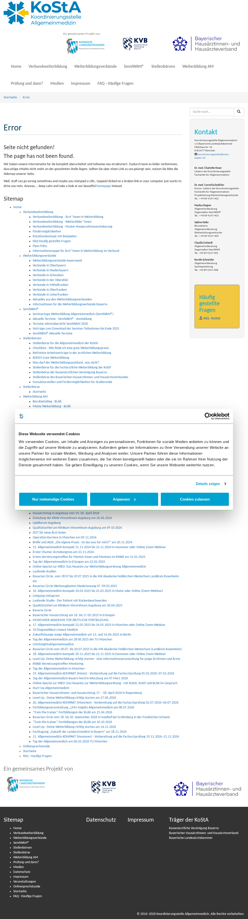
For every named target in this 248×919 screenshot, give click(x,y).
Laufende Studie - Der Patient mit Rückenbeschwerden (70, 601)
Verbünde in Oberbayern (49, 265)
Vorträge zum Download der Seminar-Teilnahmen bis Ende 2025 (76, 329)
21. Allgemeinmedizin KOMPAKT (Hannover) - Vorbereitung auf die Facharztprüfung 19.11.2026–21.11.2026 (106, 737)
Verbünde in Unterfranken (50, 295)
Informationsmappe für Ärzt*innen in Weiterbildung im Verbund (76, 251)
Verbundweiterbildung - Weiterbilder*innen (62, 222)
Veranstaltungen (24, 882)
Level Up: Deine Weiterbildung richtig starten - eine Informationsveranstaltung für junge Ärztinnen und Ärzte (106, 659)
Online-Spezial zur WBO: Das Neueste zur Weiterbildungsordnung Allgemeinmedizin (89, 567)
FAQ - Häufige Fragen (115, 84)
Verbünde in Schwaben (48, 275)
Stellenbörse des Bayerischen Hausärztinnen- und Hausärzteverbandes (80, 377)
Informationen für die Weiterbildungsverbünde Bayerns (70, 304)
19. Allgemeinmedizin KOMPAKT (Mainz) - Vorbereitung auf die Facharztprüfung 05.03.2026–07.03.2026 (103, 673)
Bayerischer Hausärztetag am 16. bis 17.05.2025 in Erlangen (74, 615)
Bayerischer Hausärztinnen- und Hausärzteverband (203, 833)
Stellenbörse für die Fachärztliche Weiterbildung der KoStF (72, 367)
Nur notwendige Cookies (53, 499)
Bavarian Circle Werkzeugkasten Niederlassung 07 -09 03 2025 (75, 586)
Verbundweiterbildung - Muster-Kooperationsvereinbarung (72, 227)
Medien (57, 84)
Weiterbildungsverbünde (95, 67)
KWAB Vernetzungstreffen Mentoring (58, 664)
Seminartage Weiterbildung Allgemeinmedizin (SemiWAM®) (73, 314)
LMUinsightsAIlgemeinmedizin (53, 644)
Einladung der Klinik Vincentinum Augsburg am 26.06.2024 (72, 518)
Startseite (10, 97)
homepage (103, 186)
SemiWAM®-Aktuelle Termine (52, 333)
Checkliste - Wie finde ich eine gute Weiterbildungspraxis (71, 348)
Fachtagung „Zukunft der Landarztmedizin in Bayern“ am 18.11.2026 (79, 732)
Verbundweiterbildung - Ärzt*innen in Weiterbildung (68, 217)
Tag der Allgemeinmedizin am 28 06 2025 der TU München (72, 639)
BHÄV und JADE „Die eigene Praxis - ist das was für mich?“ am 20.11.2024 (82, 542)
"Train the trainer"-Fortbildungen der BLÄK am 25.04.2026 (72, 712)
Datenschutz (22, 872)
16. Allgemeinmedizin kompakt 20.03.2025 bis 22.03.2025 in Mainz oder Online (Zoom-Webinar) (98, 591)
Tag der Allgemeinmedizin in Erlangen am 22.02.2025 (69, 562)
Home (16, 67)
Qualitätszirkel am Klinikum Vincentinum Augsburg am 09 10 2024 (77, 528)
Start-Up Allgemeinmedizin (51, 688)
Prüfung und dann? (27, 84)
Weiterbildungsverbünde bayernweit (57, 261)
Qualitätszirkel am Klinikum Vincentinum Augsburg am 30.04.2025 (77, 605)
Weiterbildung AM (198, 67)
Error (26, 97)
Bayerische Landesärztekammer (191, 838)
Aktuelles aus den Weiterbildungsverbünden (62, 299)
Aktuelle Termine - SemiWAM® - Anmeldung (62, 319)
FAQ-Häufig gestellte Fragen (52, 241)
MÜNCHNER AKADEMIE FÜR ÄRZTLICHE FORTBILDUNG (71, 620)
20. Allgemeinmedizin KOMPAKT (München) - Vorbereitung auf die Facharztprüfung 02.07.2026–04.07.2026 (105, 703)
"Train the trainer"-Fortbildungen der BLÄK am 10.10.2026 (72, 722)
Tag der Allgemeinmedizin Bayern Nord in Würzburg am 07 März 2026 (80, 678)
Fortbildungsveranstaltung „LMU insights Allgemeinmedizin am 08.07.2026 (83, 707)
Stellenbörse (31, 387)
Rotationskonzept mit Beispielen (55, 236)
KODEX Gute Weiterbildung (51, 358)
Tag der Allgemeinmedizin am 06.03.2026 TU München (70, 741)
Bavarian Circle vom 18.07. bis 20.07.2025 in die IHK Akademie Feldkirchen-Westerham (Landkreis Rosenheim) (107, 649)
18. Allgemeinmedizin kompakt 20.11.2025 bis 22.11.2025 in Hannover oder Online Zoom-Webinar (99, 654)
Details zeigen (208, 484)
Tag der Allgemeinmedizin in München (59, 669)
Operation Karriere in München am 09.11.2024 (64, 537)
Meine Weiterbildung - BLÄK (52, 406)
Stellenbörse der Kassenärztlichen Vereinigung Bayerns (70, 372)
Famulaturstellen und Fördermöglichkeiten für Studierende (72, 382)
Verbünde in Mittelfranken (50, 285)
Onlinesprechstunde (36, 746)
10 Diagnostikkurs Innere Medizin (55, 630)
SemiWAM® (134, 67)
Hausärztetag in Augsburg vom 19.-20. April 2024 (66, 513)
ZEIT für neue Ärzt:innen (49, 533)
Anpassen (121, 499)
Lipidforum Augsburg (47, 523)
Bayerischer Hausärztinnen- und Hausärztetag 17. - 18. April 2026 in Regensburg (87, 693)
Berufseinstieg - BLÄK (47, 401)
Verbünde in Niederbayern (50, 270)
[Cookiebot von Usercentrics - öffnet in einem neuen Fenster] (208, 416)
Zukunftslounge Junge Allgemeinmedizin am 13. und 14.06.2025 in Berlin (82, 635)
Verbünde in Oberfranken (50, 290)
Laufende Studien (44, 571)
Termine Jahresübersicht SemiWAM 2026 (60, 324)
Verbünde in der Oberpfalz (50, 280)
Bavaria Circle (42, 610)
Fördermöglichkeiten (47, 231)
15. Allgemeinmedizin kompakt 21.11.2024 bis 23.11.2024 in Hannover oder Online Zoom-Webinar (99, 547)
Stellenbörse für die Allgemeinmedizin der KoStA (65, 343)
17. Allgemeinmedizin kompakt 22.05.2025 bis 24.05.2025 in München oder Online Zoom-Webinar (99, 625)
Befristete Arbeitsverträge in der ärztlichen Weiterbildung (72, 353)
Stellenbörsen (163, 67)
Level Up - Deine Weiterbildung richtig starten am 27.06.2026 (74, 698)
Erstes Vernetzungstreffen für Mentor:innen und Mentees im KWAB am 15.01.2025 (89, 557)
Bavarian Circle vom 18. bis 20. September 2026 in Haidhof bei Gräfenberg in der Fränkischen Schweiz (101, 717)
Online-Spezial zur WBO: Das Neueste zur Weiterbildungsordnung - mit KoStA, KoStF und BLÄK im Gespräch (105, 683)
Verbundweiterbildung (48, 67)
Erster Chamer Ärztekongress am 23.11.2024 (63, 552)
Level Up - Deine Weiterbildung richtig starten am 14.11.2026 (74, 727)
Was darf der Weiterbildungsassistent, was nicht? (66, 363)
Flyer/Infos (40, 246)
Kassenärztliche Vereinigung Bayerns (194, 828)
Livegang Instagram (46, 596)
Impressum (80, 84)
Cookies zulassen (195, 499)
